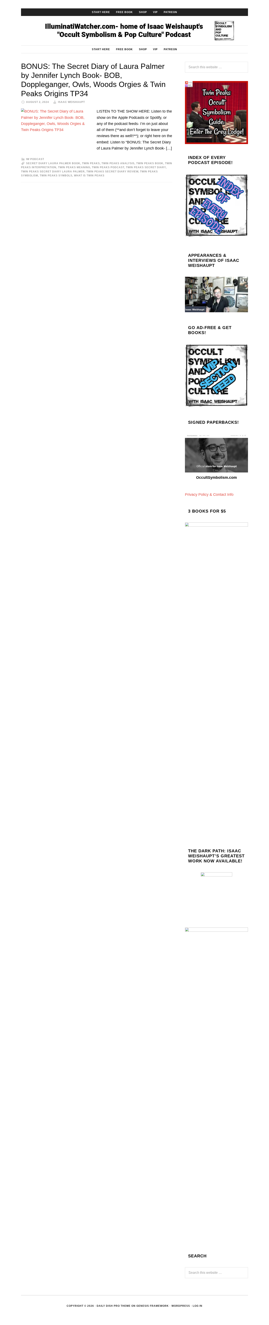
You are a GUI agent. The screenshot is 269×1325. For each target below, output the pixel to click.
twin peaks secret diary (146, 167)
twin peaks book (149, 163)
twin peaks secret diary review (112, 171)
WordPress (180, 1305)
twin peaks (91, 163)
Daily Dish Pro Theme (114, 1305)
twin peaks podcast (108, 167)
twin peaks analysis (118, 163)
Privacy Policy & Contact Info (209, 494)
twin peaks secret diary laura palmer (53, 171)
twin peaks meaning (74, 167)
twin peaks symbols (56, 175)
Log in (197, 1305)
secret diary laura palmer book (53, 163)
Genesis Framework (152, 1305)
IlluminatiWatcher (134, 30)
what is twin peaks (89, 175)
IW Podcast (35, 159)
